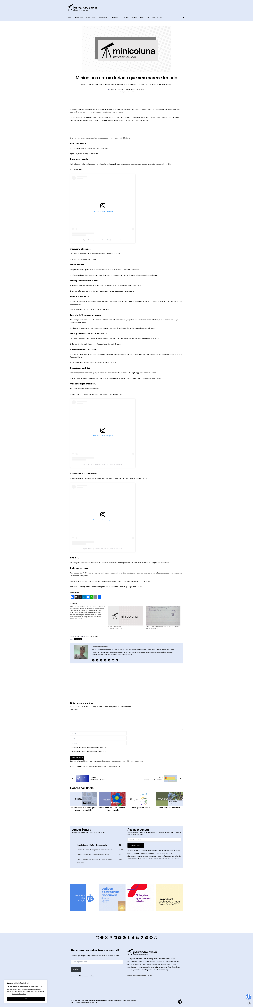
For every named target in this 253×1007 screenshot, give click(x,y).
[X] (101, 660)
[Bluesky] (109, 660)
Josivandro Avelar (117, 89)
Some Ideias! (90, 18)
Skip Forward (124, 838)
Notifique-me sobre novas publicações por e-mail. (89, 751)
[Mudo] (112, 838)
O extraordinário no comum (169, 808)
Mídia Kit (115, 18)
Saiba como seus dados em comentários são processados (122, 761)
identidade (78, 639)
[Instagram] (93, 660)
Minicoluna (130, 92)
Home (70, 18)
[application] (99, 838)
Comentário (74, 710)
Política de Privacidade (19, 994)
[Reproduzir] (73, 838)
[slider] (92, 837)
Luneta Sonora (157, 18)
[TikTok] (117, 660)
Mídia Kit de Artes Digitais (152, 378)
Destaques (122, 92)
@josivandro (165, 563)
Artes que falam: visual (141, 808)
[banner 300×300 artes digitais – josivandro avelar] (112, 896)
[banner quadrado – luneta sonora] (169, 896)
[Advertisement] (149, 7)
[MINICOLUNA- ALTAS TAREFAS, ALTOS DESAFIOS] (164, 615)
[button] (95, 17)
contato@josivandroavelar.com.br (139, 975)
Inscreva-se (135, 845)
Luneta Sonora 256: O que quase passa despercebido (83, 809)
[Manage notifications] (249, 1003)
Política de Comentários (106, 766)
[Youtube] (113, 660)
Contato (134, 18)
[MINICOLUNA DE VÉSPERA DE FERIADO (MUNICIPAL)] (89, 613)
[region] (25, 991)
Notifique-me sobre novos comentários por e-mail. (89, 747)
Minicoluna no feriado (114, 626)
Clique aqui (104, 148)
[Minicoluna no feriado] (126, 615)
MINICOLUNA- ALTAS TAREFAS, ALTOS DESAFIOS (162, 626)
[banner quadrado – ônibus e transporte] (140, 896)
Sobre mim (79, 18)
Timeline (126, 18)
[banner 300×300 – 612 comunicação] (83, 896)
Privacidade (103, 18)
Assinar (76, 968)
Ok (26, 999)
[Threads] (105, 660)
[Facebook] (97, 660)
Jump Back (121, 838)
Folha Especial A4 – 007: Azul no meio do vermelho (112, 809)
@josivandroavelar (110, 563)
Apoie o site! (144, 18)
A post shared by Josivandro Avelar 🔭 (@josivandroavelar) (102, 240)
